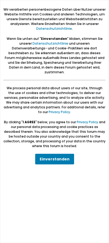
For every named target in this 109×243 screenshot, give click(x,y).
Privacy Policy (59, 112)
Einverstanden (55, 159)
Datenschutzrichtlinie (54, 28)
